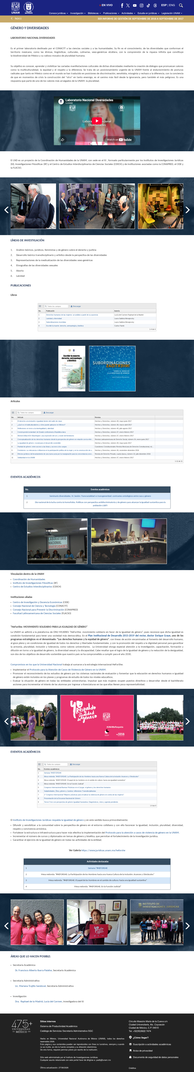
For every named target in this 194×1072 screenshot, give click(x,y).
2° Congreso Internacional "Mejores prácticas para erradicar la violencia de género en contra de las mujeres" (84, 795)
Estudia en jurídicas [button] (148, 13)
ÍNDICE (17, 19)
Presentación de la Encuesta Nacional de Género (62, 798)
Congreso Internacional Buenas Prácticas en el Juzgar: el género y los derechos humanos (77, 787)
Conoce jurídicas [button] (57, 13)
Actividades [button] (128, 13)
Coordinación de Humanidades (29, 579)
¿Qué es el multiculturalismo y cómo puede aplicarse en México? (41, 425)
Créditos (132, 1068)
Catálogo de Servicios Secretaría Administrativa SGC (66, 1030)
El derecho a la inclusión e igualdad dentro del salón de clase (40, 421)
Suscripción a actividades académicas (152, 1044)
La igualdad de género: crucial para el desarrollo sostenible (39, 443)
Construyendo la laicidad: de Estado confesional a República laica (42, 432)
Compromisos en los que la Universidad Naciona (36, 664)
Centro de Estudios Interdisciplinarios (32, 586)
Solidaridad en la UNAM (26, 457)
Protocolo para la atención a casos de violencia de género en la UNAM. (142, 832)
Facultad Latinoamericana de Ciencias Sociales (37, 613)
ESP (164, 5)
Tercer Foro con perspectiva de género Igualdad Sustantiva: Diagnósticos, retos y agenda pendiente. (81, 802)
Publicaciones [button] (110, 13)
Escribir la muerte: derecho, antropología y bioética (65, 326)
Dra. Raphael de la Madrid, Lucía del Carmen (38, 1001)
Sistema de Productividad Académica (58, 1026)
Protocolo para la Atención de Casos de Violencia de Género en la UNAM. (68, 670)
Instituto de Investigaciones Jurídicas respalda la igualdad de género (48, 820)
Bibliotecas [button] (93, 13)
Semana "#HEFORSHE (52, 773)
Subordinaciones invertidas (56, 322)
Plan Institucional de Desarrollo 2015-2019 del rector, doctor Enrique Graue (129, 635)
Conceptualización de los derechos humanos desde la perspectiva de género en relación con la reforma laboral (58, 439)
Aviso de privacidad (142, 1050)
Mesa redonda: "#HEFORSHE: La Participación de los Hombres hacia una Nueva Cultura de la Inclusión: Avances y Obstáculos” (91, 776)
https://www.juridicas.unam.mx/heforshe (103, 850)
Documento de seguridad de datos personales (156, 1057)
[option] (97, 206)
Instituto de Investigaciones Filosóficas (33, 583)
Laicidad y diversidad (54, 318)
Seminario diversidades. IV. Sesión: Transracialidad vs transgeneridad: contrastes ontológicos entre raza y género (100, 496)
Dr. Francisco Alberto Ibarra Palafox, (33, 970)
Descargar (76, 306)
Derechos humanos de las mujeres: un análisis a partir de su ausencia (72, 315)
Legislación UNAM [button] (171, 13)
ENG (172, 5)
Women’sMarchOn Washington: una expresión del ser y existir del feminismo (46, 436)
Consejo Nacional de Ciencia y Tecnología (34, 606)
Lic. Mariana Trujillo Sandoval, (30, 986)
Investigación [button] (77, 13)
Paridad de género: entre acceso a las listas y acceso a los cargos (42, 447)
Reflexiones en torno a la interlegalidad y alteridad (36, 428)
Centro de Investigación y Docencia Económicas (37, 602)
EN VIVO (107, 5)
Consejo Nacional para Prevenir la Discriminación (38, 610)
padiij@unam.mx (103, 1059)
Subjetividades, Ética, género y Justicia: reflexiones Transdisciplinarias (70, 791)
